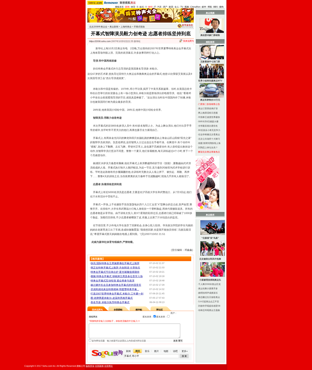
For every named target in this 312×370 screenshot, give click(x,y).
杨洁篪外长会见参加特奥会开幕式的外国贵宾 (116, 285)
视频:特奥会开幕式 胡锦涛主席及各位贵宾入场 (117, 276)
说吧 (175, 351)
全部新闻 (99, 366)
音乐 (147, 351)
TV (181, 7)
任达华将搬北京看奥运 (209, 134)
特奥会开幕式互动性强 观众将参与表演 (112, 280)
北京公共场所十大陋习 (209, 139)
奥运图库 (210, 215)
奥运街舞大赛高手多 (208, 288)
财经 (150, 7)
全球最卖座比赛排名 (208, 126)
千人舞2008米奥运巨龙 (209, 284)
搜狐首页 (119, 7)
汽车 (159, 7)
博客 (210, 7)
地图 (166, 351)
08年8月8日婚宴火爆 (208, 121)
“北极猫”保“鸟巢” (210, 238)
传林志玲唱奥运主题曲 (209, 310)
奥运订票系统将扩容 (208, 108)
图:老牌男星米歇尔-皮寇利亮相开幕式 (112, 298)
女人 (177, 7)
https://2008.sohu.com (100, 41)
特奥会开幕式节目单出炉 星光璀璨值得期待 (115, 272)
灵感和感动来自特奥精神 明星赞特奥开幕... (115, 289)
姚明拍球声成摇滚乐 (208, 293)
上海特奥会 (126, 26)
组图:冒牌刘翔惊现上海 (209, 143)
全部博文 (108, 366)
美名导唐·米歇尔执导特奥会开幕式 (110, 302)
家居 (171, 7)
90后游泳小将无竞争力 (209, 130)
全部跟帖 (118, 309)
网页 (137, 351)
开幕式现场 (139, 26)
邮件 (204, 7)
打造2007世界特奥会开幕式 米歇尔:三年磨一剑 (117, 293)
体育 (133, 7)
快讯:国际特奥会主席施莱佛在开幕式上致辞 (115, 263)
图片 (156, 351)
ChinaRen (195, 7)
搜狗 (221, 7)
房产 (165, 7)
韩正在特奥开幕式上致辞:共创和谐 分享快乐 (115, 267)
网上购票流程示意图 (208, 113)
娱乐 (142, 7)
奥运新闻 (114, 26)
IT (155, 7)
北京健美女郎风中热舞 (210, 259)
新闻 (127, 7)
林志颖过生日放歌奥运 (209, 297)
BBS (215, 7)
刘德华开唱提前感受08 (209, 306)
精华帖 (139, 309)
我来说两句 (188, 41)
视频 (187, 7)
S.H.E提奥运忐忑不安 (208, 301)
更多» (185, 351)
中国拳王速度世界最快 (209, 117)
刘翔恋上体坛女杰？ (208, 147)
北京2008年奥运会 (98, 26)
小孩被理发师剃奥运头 (210, 280)
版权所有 (90, 366)
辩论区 (159, 309)
